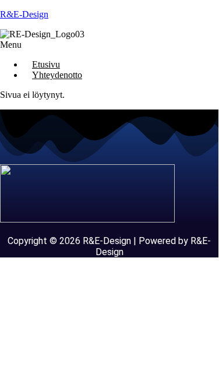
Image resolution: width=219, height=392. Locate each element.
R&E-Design (24, 14)
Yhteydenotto (57, 75)
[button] (109, 45)
